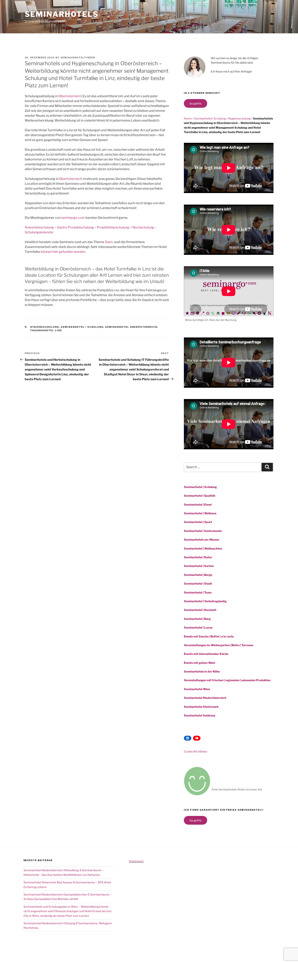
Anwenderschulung (39, 227)
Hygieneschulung (44, 327)
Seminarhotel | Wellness (200, 513)
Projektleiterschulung (113, 227)
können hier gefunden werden (63, 252)
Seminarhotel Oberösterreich (131, 327)
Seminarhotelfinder (78, 57)
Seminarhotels (62, 14)
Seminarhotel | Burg (197, 618)
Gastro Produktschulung (75, 227)
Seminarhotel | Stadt (198, 583)
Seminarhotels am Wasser (201, 539)
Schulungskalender (39, 232)
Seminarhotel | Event (198, 504)
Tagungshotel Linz (46, 330)
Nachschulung (143, 227)
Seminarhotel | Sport (198, 522)
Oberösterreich (69, 96)
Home (188, 118)
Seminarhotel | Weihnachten (203, 548)
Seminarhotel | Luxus (198, 627)
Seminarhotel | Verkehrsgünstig (205, 601)
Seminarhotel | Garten (199, 566)
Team (109, 242)
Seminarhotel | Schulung (82, 327)
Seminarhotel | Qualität (199, 495)
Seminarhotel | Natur (198, 557)
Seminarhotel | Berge (198, 575)
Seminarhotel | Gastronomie (203, 531)
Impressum (136, 861)
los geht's (196, 103)
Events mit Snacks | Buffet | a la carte (209, 636)
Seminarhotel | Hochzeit (200, 610)
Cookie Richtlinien (195, 751)
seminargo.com (73, 218)
